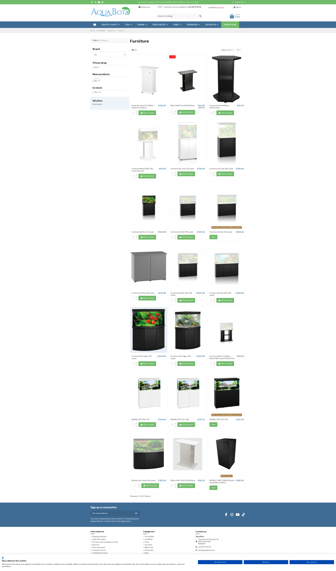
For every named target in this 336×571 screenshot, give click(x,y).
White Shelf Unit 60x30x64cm (183, 480)
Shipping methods (99, 537)
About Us (95, 545)
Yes (97, 67)
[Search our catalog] (200, 16)
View (213, 237)
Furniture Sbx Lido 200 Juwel (221, 168)
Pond (147, 542)
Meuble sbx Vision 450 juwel (143, 480)
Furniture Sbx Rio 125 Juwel (143, 232)
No (97, 81)
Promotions (149, 550)
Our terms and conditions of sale (105, 542)
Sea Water (149, 539)
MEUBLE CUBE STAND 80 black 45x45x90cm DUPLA (221, 481)
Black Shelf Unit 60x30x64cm (183, 105)
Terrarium (148, 545)
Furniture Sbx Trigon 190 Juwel (142, 357)
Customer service (99, 550)
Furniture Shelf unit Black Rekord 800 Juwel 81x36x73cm (222, 357)
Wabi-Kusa (149, 547)
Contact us (145, 7)
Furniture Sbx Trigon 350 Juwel (181, 357)
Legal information (99, 539)
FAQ (159, 7)
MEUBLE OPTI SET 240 (218, 419)
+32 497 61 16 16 (194, 7)
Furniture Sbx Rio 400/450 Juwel (220, 294)
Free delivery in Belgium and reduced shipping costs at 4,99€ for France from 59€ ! (168, 2)
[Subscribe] (136, 513)
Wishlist (98, 100)
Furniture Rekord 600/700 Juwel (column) (142, 169)
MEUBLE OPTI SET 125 (140, 419)
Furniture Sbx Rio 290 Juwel (143, 293)
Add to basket (148, 113)
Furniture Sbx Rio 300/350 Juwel (181, 294)
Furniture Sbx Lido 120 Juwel (182, 168)
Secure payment (98, 547)
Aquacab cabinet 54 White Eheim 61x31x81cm (143, 106)
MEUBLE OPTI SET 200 (180, 419)
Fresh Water (149, 537)
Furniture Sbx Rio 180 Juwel (182, 232)
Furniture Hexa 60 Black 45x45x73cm (219, 106)
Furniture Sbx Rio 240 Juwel (220, 232)
